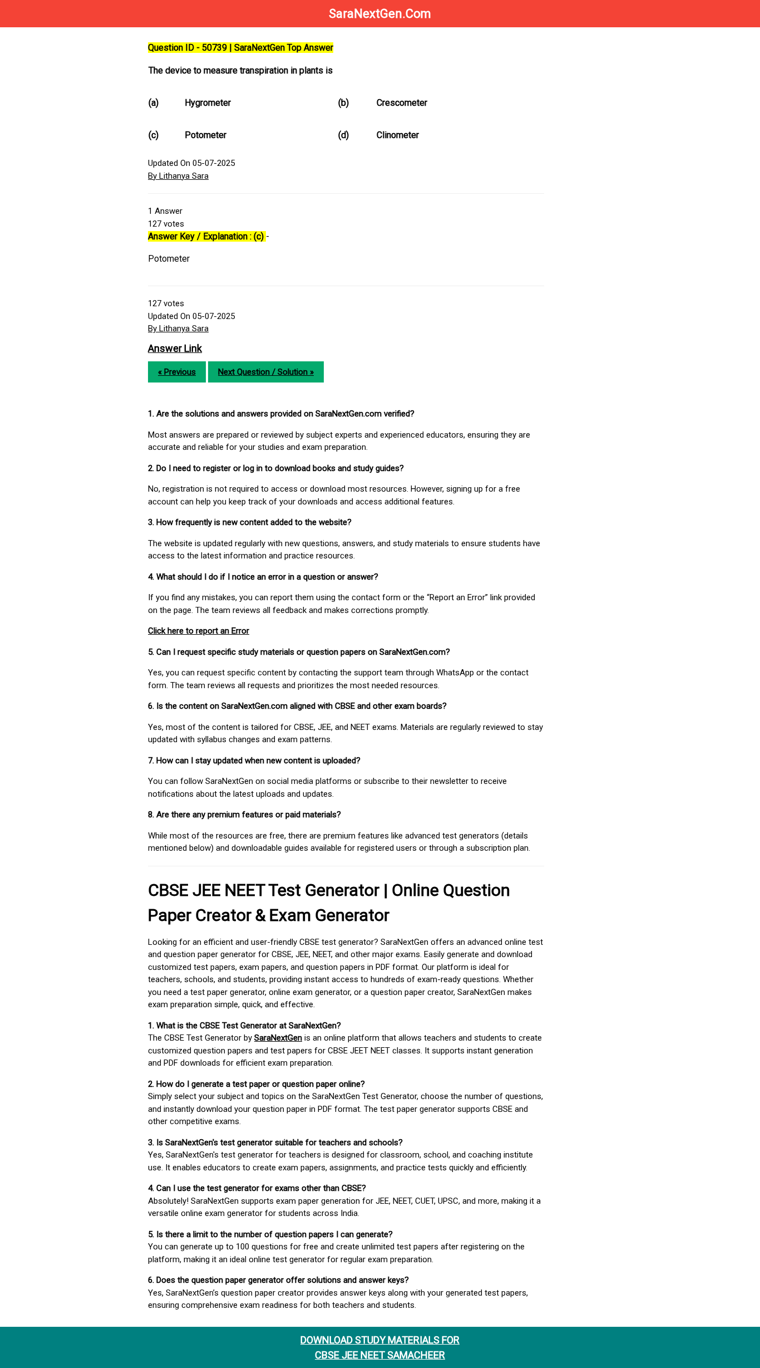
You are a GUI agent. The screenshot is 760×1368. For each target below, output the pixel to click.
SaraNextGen (278, 1038)
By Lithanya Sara (178, 176)
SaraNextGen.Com (380, 14)
